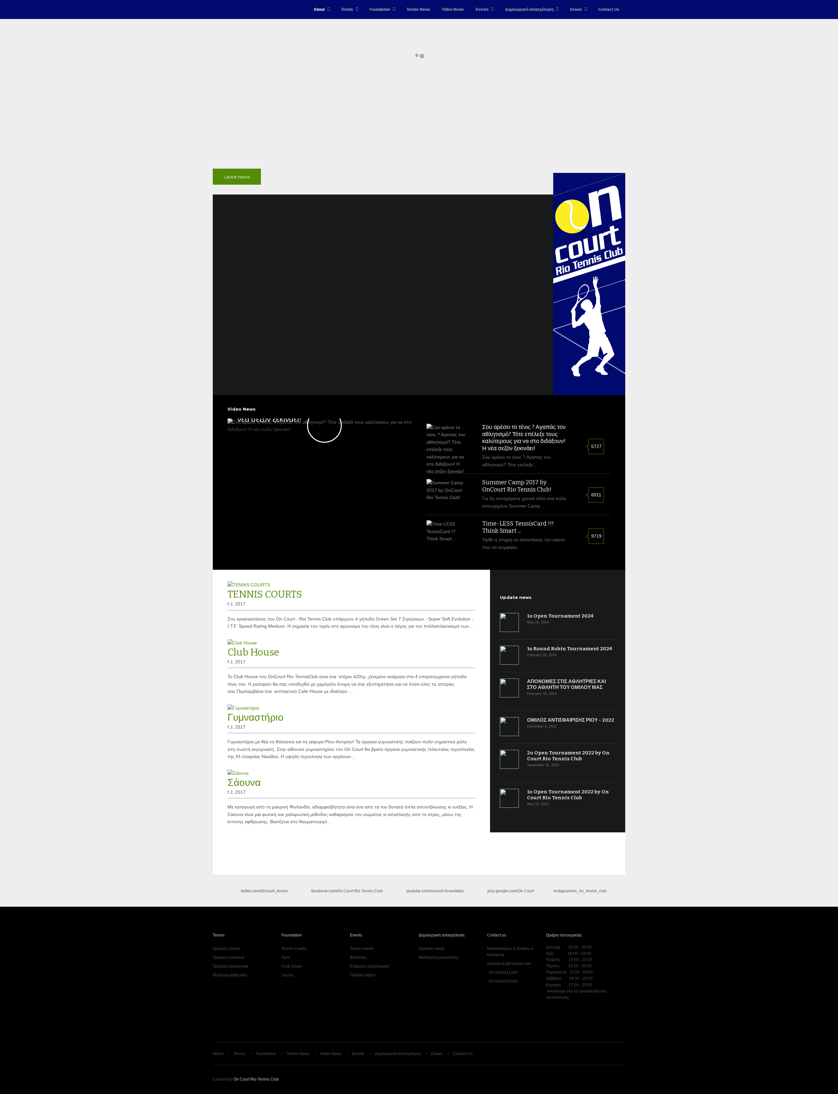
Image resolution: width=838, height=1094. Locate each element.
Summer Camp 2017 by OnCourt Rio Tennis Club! (517, 486)
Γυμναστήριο (255, 717)
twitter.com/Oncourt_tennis (264, 891)
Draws (576, 9)
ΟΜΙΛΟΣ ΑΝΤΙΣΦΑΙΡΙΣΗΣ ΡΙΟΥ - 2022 (570, 720)
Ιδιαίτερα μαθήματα (230, 975)
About (319, 9)
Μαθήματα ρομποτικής (439, 957)
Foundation (380, 9)
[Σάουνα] (238, 773)
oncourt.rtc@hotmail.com (509, 963)
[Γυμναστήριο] (243, 708)
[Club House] (242, 642)
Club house (292, 966)
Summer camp (432, 948)
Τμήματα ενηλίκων (229, 957)
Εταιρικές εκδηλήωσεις (370, 966)
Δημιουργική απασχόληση (529, 9)
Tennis (347, 9)
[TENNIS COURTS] (249, 584)
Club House (253, 652)
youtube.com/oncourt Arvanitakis (435, 891)
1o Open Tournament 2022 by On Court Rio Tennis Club (568, 795)
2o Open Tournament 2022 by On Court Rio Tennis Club (568, 756)
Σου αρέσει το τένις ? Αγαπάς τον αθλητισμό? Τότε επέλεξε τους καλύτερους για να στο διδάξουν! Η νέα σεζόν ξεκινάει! (524, 437)
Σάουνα (244, 782)
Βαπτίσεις (358, 957)
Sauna (287, 975)
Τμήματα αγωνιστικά (230, 966)
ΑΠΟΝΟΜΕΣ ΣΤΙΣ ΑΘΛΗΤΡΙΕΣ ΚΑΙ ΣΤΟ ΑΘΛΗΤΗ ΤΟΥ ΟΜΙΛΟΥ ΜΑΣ (566, 684)
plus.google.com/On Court (510, 891)
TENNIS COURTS (265, 594)
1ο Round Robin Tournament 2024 (569, 649)
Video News (453, 9)
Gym (286, 957)
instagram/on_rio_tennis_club (580, 891)
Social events (362, 948)
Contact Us (608, 9)
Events (482, 9)
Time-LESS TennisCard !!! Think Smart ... (518, 527)
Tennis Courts (294, 948)
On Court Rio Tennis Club (256, 1079)
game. (227, 9)
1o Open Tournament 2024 (560, 616)
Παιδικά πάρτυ (363, 975)
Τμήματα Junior (226, 948)
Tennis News (418, 9)
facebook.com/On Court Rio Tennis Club (347, 891)
